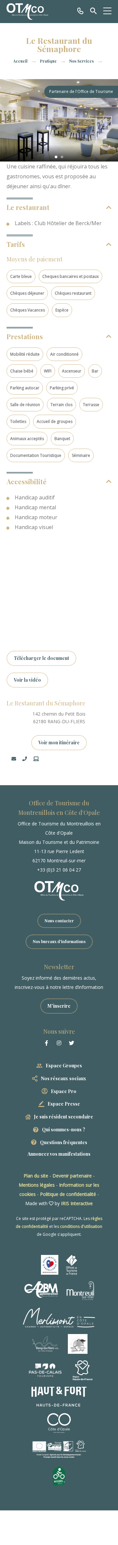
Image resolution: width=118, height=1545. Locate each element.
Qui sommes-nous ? (63, 1129)
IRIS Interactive (77, 1203)
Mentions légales (37, 1185)
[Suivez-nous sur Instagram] (59, 1043)
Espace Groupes (64, 1065)
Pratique (49, 61)
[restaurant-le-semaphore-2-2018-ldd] (59, 120)
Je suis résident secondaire (63, 1117)
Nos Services (82, 61)
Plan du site (36, 1176)
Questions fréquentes (63, 1142)
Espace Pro (63, 1091)
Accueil (20, 61)
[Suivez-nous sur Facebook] (46, 1043)
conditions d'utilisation (81, 1226)
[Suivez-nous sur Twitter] (71, 1043)
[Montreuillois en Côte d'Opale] (27, 11)
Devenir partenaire (72, 1176)
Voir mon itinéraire (59, 742)
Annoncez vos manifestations (59, 1154)
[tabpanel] (59, 120)
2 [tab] (62, 157)
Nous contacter (59, 920)
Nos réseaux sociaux (63, 1078)
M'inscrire (59, 1006)
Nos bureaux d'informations (59, 941)
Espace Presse (64, 1104)
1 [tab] (56, 157)
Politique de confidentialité (68, 1194)
